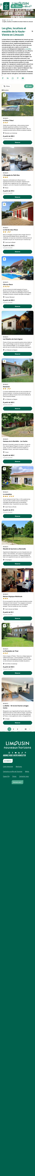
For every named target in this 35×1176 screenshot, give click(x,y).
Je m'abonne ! (7, 761)
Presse (14, 776)
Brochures (19, 766)
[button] (26, 6)
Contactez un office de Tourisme (12, 771)
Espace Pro (6, 776)
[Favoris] (30, 6)
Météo (27, 771)
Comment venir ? (17, 782)
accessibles (28, 49)
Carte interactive (8, 766)
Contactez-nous (24, 776)
